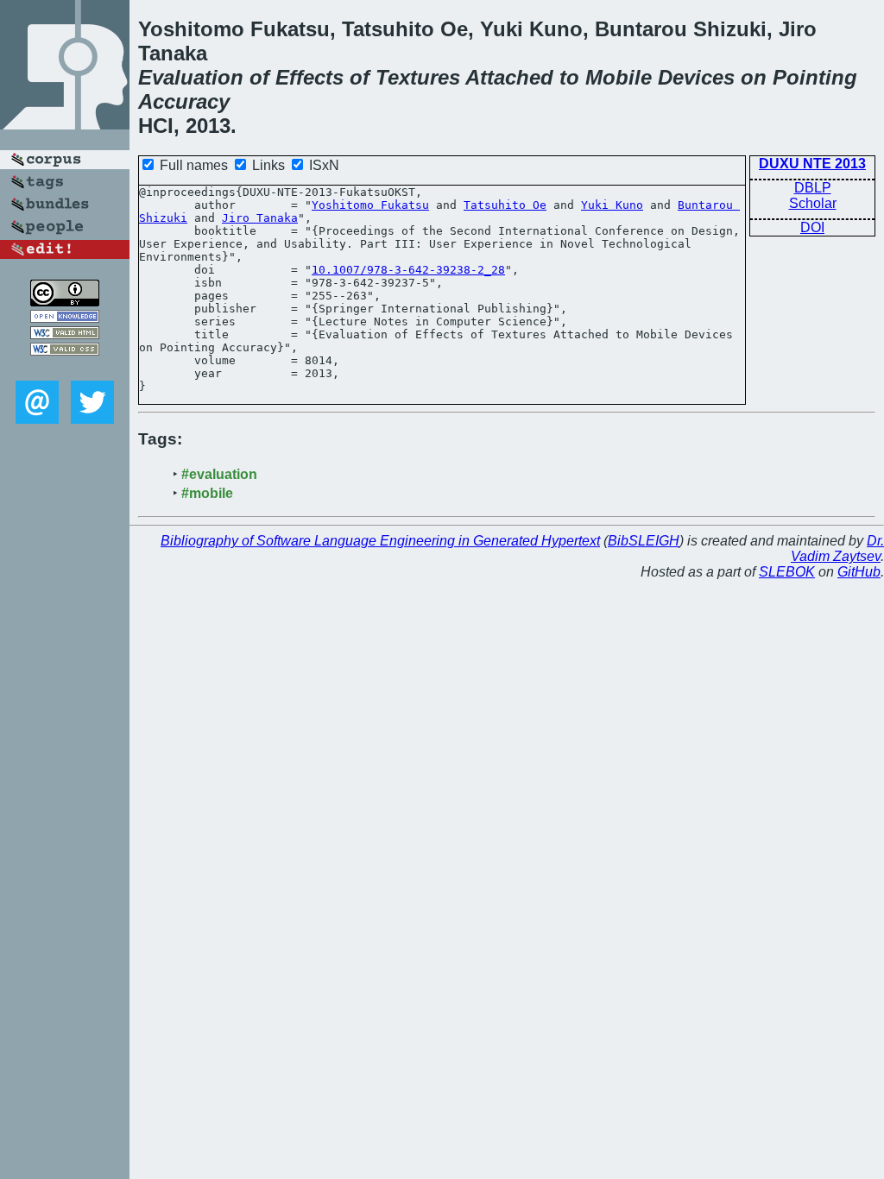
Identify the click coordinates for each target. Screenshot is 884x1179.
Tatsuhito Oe (505, 205)
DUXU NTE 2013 (812, 163)
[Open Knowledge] (64, 318)
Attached (509, 77)
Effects (309, 77)
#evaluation (219, 474)
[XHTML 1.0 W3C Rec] (64, 334)
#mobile (207, 493)
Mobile (618, 77)
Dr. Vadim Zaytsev (837, 548)
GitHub (859, 571)
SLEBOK (787, 571)
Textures (418, 77)
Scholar (813, 203)
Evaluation (190, 77)
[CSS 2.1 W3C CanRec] (64, 368)
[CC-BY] (64, 301)
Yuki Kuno (612, 205)
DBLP (812, 187)
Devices (696, 77)
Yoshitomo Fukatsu (370, 205)
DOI (812, 227)
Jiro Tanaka (260, 217)
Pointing (815, 77)
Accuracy (184, 101)
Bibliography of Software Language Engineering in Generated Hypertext (380, 540)
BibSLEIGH (643, 540)
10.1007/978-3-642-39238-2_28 (408, 269)
